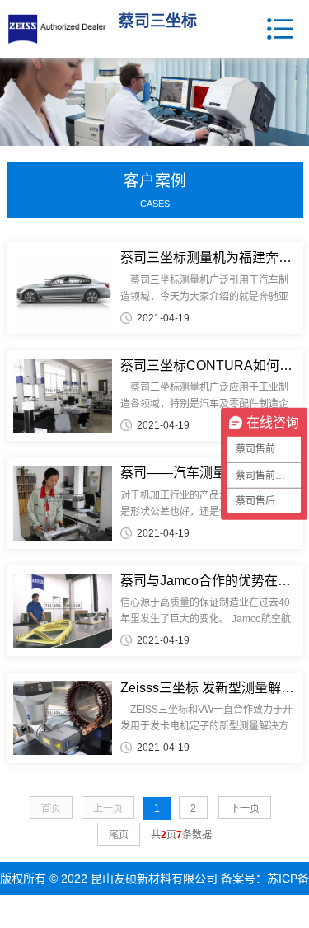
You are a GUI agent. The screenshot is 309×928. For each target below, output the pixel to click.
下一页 (245, 808)
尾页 (119, 835)
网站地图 (197, 911)
